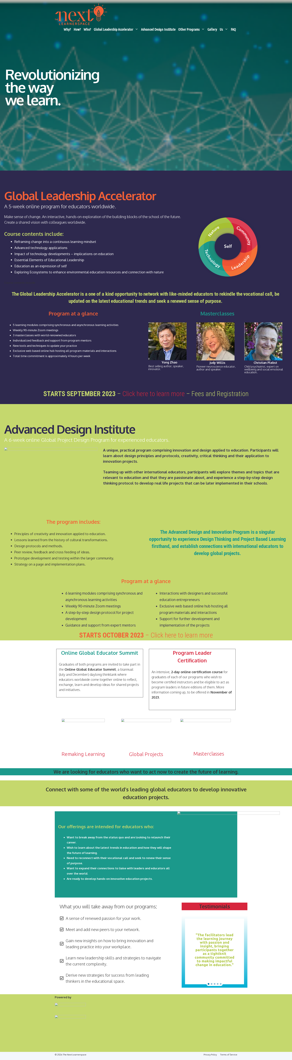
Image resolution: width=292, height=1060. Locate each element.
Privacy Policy (210, 1054)
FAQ (233, 29)
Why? (67, 29)
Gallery (212, 29)
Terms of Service (228, 1054)
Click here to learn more (153, 394)
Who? (87, 29)
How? (77, 29)
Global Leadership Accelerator (113, 29)
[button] (208, 984)
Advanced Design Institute (158, 29)
